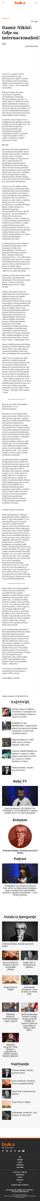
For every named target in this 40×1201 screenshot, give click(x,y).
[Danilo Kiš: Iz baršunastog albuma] (29, 955)
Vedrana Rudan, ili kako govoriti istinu (22, 768)
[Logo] (20, 2)
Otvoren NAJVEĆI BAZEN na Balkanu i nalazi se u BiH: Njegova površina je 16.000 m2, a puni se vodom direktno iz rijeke (24, 756)
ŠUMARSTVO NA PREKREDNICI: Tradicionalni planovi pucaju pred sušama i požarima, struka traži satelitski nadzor (24, 728)
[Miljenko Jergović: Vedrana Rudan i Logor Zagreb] (10, 1007)
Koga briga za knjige (10, 988)
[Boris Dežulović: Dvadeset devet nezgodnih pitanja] (10, 955)
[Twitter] (11, 1151)
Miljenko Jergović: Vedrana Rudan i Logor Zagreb (10, 1017)
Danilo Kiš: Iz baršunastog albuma (29, 964)
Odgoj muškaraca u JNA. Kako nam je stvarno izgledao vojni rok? (23, 742)
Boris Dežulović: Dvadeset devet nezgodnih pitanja (10, 966)
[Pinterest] (7, 63)
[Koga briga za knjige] (10, 980)
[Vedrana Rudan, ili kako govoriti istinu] (6, 770)
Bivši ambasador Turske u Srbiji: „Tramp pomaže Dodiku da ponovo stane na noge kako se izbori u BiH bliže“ (29, 1022)
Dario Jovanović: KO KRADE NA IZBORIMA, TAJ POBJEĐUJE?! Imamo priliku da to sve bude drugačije (20, 810)
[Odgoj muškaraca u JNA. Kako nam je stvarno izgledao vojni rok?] (6, 742)
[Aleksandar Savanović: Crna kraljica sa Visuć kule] (29, 980)
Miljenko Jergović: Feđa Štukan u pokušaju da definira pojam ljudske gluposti (10, 1050)
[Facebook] (7, 53)
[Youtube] (23, 1151)
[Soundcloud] (19, 1151)
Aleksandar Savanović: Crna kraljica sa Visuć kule (29, 990)
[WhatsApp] (7, 68)
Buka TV (20, 781)
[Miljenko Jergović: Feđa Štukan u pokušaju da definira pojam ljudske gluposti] (10, 1037)
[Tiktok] (15, 1151)
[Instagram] (6, 1151)
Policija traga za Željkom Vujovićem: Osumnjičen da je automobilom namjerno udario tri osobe (24, 713)
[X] (7, 58)
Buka (4, 44)
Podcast (20, 859)
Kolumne (6, 18)
